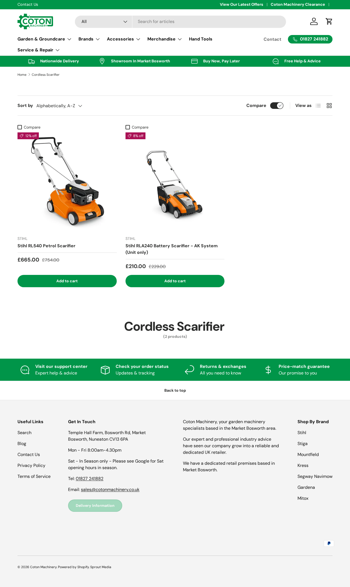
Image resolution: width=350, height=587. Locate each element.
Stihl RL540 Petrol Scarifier (46, 246)
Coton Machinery (43, 567)
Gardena (306, 487)
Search (24, 432)
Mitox (303, 498)
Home (22, 74)
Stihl (302, 432)
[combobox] (180, 21)
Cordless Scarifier (46, 74)
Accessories (120, 39)
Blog (22, 443)
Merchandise (161, 39)
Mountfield (308, 454)
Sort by (25, 105)
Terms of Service (34, 476)
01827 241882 (89, 478)
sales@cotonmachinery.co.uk (110, 489)
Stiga (303, 443)
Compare (256, 105)
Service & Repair (35, 50)
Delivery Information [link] (95, 505)
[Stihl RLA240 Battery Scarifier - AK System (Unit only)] (175, 182)
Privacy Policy (31, 465)
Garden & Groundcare (41, 39)
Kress (303, 465)
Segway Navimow (315, 476)
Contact (272, 39)
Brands (86, 39)
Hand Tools (200, 39)
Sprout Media (100, 567)
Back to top (175, 390)
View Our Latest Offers (241, 4)
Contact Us (29, 454)
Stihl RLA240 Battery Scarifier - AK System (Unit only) (172, 249)
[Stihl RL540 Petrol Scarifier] (67, 182)
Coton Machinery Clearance (298, 4)
